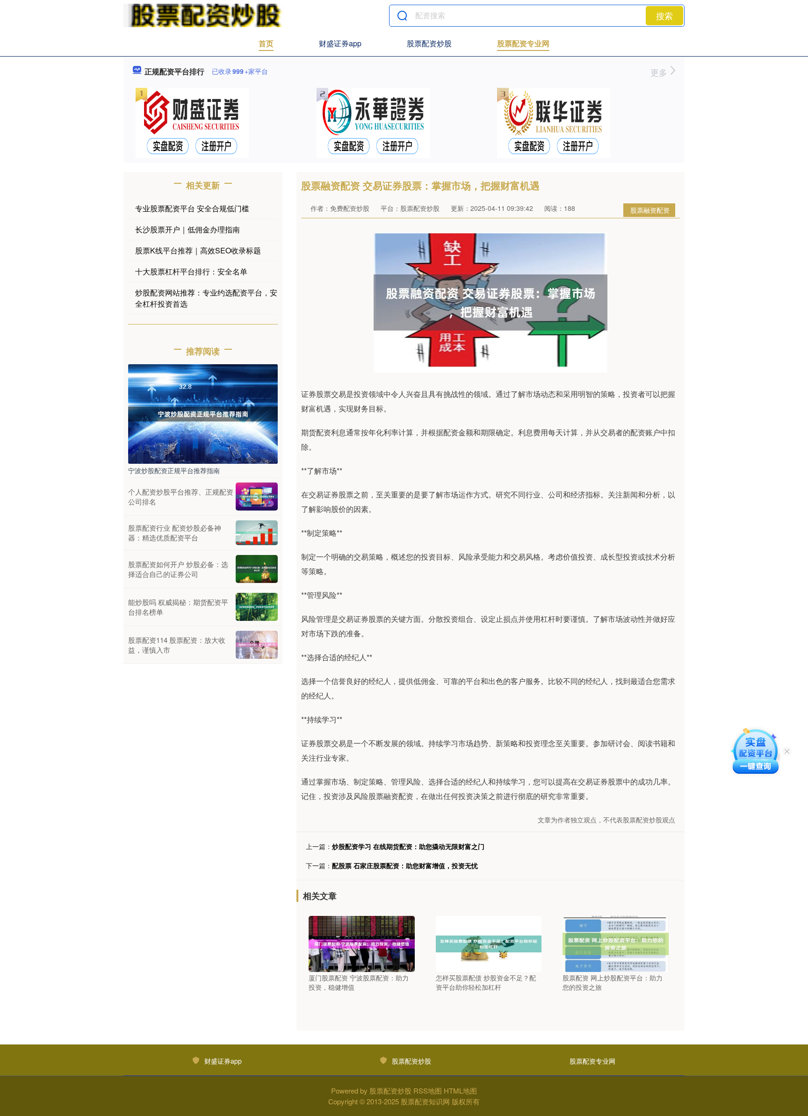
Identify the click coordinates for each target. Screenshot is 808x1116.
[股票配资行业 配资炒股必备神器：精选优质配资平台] (257, 533)
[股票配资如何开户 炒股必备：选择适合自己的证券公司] (257, 569)
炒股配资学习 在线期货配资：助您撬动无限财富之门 (408, 846)
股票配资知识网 (425, 1101)
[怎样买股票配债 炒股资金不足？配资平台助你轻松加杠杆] (489, 943)
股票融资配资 (650, 210)
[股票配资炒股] (204, 15)
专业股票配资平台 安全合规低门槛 (192, 208)
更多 (660, 72)
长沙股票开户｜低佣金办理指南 (187, 229)
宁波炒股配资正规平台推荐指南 (174, 470)
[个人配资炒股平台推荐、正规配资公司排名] (257, 496)
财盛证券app (340, 43)
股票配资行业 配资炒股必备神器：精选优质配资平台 (174, 532)
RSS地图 (427, 1090)
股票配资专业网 (523, 43)
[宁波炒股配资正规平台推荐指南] (203, 413)
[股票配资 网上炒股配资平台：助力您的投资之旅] (616, 943)
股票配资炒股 (429, 43)
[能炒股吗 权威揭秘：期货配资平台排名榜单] (257, 607)
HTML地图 (460, 1090)
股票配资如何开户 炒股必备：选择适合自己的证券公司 (178, 569)
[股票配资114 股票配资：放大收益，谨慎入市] (257, 645)
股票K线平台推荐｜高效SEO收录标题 (198, 250)
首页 (266, 43)
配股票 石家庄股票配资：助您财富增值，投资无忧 (405, 865)
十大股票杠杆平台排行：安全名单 (191, 271)
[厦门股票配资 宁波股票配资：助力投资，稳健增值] (362, 943)
